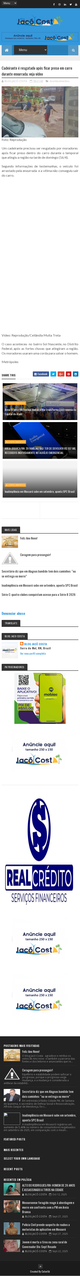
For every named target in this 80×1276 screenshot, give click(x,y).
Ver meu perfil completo (33, 653)
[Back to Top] (40, 1266)
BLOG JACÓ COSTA (35, 644)
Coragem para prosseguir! (35, 554)
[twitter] (70, 4)
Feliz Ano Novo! (28, 538)
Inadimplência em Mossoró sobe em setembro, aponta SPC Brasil (39, 491)
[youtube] (76, 4)
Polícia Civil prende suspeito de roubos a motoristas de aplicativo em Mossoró (46, 1226)
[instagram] (59, 4)
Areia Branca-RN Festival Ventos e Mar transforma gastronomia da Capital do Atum (40, 411)
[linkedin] (65, 4)
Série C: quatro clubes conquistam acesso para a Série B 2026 (38, 594)
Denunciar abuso (13, 613)
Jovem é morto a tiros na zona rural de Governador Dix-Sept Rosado (44, 1244)
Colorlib (46, 1271)
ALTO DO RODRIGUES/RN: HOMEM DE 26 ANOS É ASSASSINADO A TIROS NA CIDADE (48, 1187)
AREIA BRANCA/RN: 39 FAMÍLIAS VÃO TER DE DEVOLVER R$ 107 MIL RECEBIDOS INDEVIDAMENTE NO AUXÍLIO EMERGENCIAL (40, 450)
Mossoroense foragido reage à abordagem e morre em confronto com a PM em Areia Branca (48, 1207)
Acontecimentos (60, 81)
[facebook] (54, 4)
